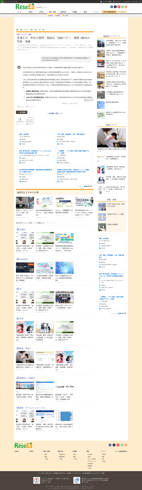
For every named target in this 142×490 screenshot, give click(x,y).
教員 (103, 456)
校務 (58, 15)
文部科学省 (62, 454)
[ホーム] (17, 29)
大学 (21, 319)
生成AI (30, 12)
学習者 (103, 454)
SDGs (89, 456)
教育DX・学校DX (27, 378)
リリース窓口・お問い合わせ (45, 473)
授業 (51, 15)
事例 (85, 12)
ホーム (19, 12)
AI (20, 289)
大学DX (41, 12)
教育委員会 (62, 456)
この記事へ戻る (54, 113)
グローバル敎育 (92, 459)
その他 (66, 15)
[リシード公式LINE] (122, 445)
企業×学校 (90, 463)
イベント (96, 12)
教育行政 (63, 12)
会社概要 (69, 473)
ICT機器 (74, 12)
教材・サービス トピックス (32, 408)
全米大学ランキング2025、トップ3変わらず (35, 223)
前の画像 (22, 112)
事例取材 (90, 466)
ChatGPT (23, 259)
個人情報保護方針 (87, 473)
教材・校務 (52, 12)
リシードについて (77, 473)
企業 (103, 459)
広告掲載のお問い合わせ (59, 473)
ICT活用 (90, 454)
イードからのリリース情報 (97, 473)
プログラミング (92, 461)
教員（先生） (25, 348)
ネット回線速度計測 (121, 451)
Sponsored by (80, 186)
